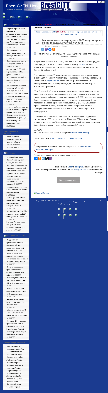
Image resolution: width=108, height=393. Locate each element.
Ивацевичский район (14, 365)
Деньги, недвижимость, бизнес (56, 46)
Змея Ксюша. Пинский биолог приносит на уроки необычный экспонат (16, 331)
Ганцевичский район (14, 355)
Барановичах (53, 81)
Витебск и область (13, 139)
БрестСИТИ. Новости (26, 6)
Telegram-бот (80, 169)
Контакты (47, 27)
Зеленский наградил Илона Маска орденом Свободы (15, 160)
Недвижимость (75, 138)
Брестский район (13, 346)
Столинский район (13, 387)
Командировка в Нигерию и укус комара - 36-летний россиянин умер (16, 189)
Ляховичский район (14, 376)
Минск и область (13, 137)
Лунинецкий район (13, 373)
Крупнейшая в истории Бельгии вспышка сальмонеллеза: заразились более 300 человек (15, 178)
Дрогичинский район (14, 357)
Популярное (14, 24)
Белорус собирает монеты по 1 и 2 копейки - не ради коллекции (17, 109)
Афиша (71, 24)
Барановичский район (15, 349)
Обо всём (96, 32)
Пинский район (12, 381)
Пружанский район (13, 384)
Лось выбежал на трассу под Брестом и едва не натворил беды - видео (16, 42)
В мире (12, 153)
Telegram (79, 167)
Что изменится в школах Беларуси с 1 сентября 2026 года (16, 88)
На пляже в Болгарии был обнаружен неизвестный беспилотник (16, 168)
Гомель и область (13, 145)
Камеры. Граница (90, 24)
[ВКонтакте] (49, 49)
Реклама (38, 27)
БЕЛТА (82, 64)
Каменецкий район (13, 368)
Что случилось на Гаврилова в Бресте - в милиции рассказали (15, 53)
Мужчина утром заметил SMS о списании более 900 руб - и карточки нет (16, 280)
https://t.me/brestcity (79, 132)
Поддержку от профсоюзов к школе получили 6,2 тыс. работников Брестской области (15, 245)
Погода (78, 24)
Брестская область (17, 236)
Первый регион (83, 32)
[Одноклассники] (53, 49)
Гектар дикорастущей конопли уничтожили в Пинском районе (15, 302)
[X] (47, 158)
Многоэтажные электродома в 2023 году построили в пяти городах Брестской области (73, 41)
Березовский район (14, 352)
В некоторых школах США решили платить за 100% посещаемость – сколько (16, 214)
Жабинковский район (14, 360)
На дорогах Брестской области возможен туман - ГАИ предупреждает (16, 291)
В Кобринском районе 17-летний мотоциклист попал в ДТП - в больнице (16, 313)
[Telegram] (42, 49)
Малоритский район (14, 379)
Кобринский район (13, 371)
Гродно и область (13, 142)
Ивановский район (13, 363)
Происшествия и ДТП (46, 32)
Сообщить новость (69, 35)
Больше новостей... (68, 180)
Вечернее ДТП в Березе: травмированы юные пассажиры (16, 323)
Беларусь (39, 24)
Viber (70, 167)
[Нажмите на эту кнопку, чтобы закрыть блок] (27, 24)
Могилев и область (14, 147)
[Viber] (46, 49)
